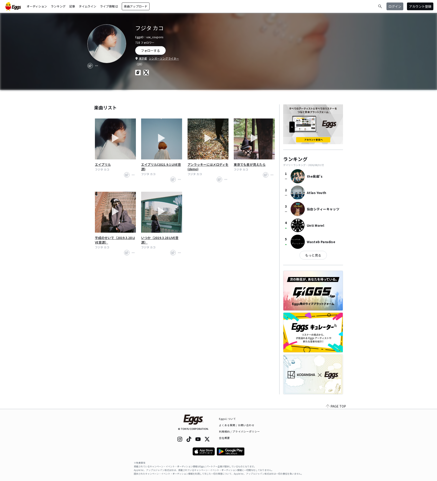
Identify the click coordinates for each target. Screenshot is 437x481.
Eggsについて (227, 419)
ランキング (58, 6)
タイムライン (87, 6)
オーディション (37, 6)
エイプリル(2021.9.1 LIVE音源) (161, 166)
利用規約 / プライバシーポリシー (239, 431)
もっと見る (313, 255)
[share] (90, 65)
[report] (96, 65)
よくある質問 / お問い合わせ (237, 425)
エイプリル (103, 164)
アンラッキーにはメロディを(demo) (208, 166)
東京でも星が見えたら (250, 164)
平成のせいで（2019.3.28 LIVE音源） (115, 239)
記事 (72, 6)
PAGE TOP (338, 406)
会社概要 (224, 438)
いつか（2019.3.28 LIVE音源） (159, 239)
